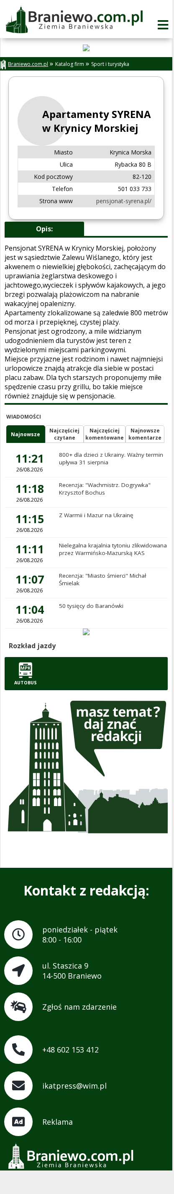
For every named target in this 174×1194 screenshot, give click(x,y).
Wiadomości (23, 416)
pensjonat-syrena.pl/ (123, 201)
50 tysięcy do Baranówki (91, 606)
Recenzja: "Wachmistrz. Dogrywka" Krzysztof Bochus (105, 488)
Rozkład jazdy (32, 645)
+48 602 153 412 (70, 1050)
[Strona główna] (73, 20)
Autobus (25, 683)
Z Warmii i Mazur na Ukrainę (96, 515)
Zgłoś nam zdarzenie (79, 1007)
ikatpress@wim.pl (74, 1086)
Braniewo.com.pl (28, 64)
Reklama (57, 1122)
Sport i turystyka (110, 64)
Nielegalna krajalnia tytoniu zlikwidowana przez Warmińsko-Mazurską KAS (113, 549)
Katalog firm (69, 64)
